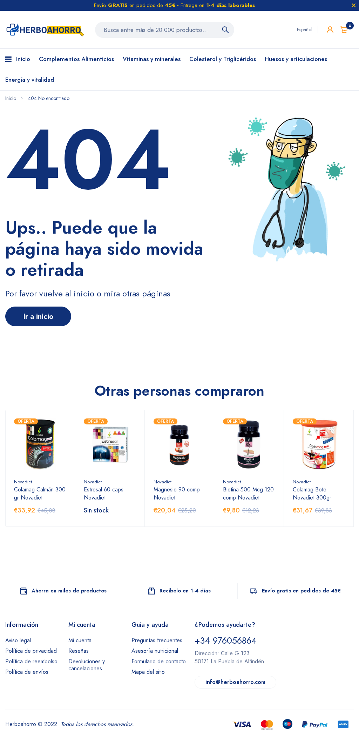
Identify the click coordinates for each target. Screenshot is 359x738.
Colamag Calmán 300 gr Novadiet (40, 493)
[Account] (330, 29)
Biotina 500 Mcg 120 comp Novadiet (248, 493)
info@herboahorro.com (235, 682)
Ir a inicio (38, 316)
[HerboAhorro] (44, 29)
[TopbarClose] (353, 5)
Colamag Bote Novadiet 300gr (312, 493)
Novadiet (23, 481)
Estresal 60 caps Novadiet (103, 493)
